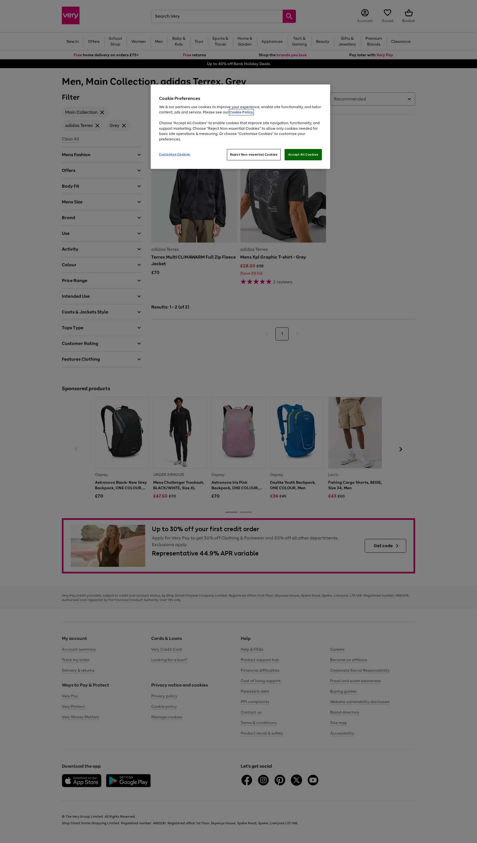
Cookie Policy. (241, 112)
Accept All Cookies (303, 154)
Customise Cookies (174, 154)
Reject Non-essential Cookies (254, 154)
